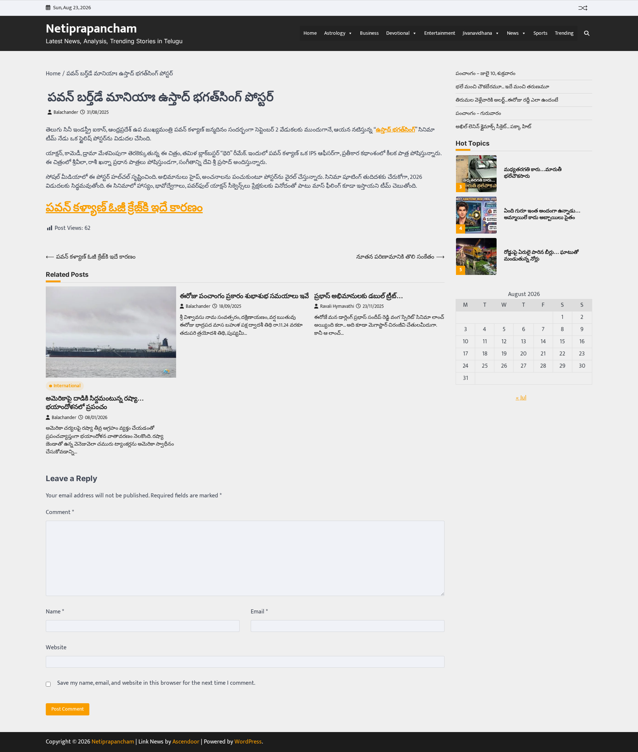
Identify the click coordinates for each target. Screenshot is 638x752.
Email (259, 612)
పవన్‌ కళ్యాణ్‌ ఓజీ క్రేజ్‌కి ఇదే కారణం (124, 207)
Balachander (66, 112)
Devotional (397, 33)
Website (56, 647)
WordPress (248, 742)
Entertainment (439, 33)
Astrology (334, 33)
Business (369, 33)
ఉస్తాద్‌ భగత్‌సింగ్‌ (395, 130)
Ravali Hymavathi (337, 306)
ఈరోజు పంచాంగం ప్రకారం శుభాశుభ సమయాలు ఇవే (244, 296)
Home (310, 33)
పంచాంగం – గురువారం (478, 113)
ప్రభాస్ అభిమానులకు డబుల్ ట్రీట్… (358, 296)
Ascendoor (185, 742)
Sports (541, 33)
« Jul (521, 398)
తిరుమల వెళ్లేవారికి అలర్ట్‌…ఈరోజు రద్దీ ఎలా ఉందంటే (507, 100)
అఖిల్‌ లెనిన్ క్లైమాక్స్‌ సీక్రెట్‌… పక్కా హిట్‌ (493, 126)
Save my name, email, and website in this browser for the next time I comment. (156, 683)
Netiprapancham (91, 28)
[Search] (586, 33)
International (67, 386)
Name (55, 612)
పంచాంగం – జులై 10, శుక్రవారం (485, 73)
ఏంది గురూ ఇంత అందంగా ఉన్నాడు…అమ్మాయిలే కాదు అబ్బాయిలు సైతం (542, 214)
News (513, 33)
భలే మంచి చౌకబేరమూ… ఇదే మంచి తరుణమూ (502, 86)
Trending (564, 33)
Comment (60, 512)
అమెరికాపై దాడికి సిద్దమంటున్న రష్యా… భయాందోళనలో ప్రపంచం (95, 402)
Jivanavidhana (477, 33)
